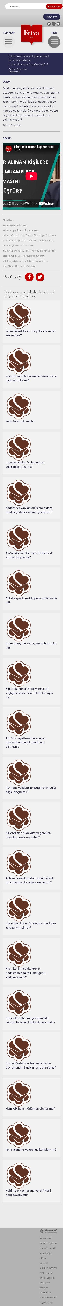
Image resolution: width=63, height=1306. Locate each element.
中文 (42, 1273)
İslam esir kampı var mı (16, 251)
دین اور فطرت (46, 1303)
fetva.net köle (45, 240)
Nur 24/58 (8, 266)
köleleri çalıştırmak (13, 261)
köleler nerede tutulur (31, 256)
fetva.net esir (29, 240)
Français (53, 1243)
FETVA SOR (51, 17)
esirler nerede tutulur (15, 225)
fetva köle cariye (35, 235)
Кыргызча (45, 1283)
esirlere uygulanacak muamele (20, 230)
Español (50, 1278)
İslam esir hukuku (23, 246)
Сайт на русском (48, 1268)
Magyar (44, 1288)
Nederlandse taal (48, 1298)
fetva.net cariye (12, 240)
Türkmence (45, 1293)
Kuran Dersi (45, 1239)
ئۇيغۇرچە (44, 1263)
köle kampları (10, 256)
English (43, 1243)
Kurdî (42, 1278)
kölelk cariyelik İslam (36, 261)
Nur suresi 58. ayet (26, 266)
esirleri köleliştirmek (14, 235)
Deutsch (44, 1248)
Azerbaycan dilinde (46, 1255)
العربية (52, 1248)
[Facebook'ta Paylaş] (29, 277)
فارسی (49, 1273)
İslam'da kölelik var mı (42, 251)
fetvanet (7, 246)
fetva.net (51, 235)
